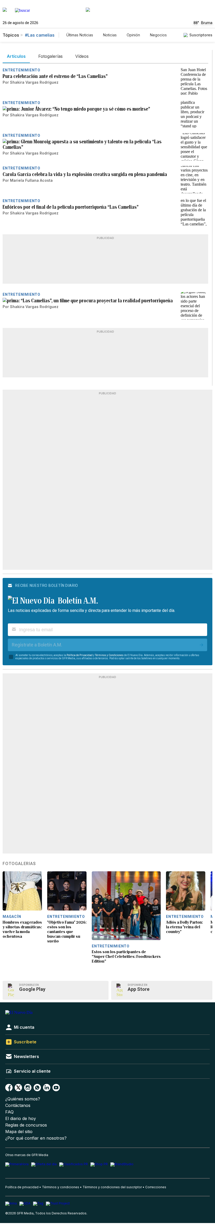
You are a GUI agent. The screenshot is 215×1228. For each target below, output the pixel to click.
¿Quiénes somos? (22, 1098)
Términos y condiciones (60, 1187)
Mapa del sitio (19, 1131)
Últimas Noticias (79, 35)
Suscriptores (200, 35)
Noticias (110, 35)
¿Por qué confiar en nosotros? (36, 1138)
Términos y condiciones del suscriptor (112, 1187)
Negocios (158, 35)
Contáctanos (17, 1105)
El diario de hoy (20, 1118)
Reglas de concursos (26, 1125)
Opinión (133, 35)
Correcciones (155, 1187)
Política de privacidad (22, 1187)
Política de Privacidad (80, 655)
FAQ (9, 1112)
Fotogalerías (19, 863)
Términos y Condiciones (109, 655)
